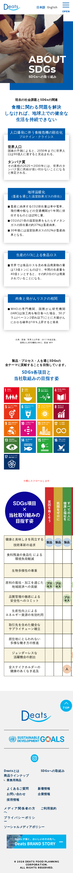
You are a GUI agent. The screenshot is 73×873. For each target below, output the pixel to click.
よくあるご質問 (18, 788)
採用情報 (13, 800)
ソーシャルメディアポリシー (24, 827)
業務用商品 (14, 780)
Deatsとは (11, 771)
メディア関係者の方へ (19, 810)
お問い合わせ (16, 794)
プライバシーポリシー (19, 819)
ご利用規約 (49, 808)
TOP (66, 707)
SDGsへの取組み (53, 771)
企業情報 (44, 794)
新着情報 (44, 788)
